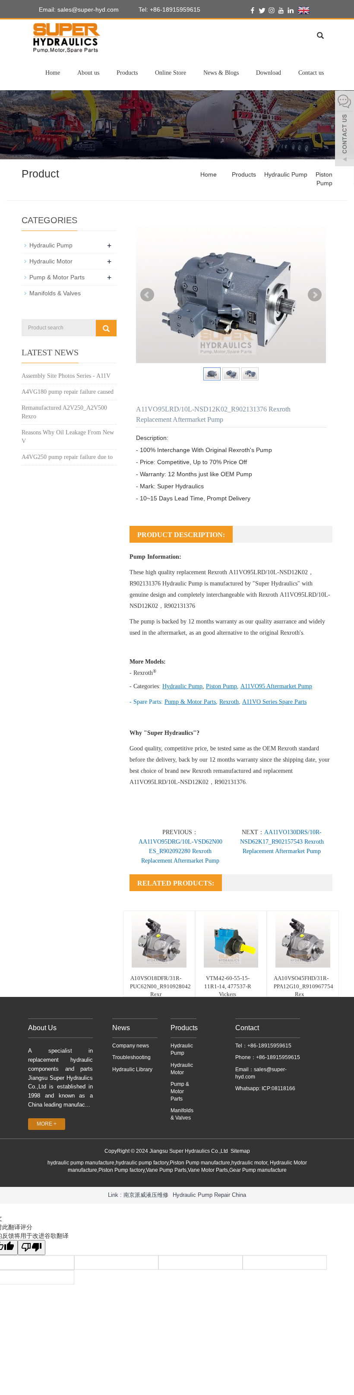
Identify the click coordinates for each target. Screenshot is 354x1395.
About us (88, 73)
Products (127, 73)
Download (268, 73)
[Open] (344, 129)
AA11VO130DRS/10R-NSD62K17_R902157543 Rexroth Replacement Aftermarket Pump (282, 841)
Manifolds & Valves (55, 293)
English (320, 9)
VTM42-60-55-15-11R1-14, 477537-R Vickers (227, 986)
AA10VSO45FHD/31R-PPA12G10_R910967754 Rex (303, 986)
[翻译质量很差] (31, 1247)
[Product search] (106, 328)
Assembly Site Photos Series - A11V (66, 376)
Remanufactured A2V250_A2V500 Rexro (64, 412)
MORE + (47, 1124)
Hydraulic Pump (285, 174)
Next (315, 295)
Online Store (170, 73)
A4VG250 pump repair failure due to (67, 457)
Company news (130, 1046)
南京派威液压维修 (145, 1195)
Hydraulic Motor (51, 261)
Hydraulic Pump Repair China (209, 1195)
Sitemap (240, 1151)
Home (52, 73)
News (121, 1027)
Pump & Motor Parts (57, 277)
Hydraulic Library (132, 1069)
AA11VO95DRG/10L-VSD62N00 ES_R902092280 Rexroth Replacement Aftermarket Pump (180, 851)
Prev (147, 295)
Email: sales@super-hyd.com (78, 9)
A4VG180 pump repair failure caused (68, 392)
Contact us (311, 73)
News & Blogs (221, 73)
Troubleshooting (131, 1057)
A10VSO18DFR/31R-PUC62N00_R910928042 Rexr (160, 986)
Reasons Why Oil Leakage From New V (68, 436)
